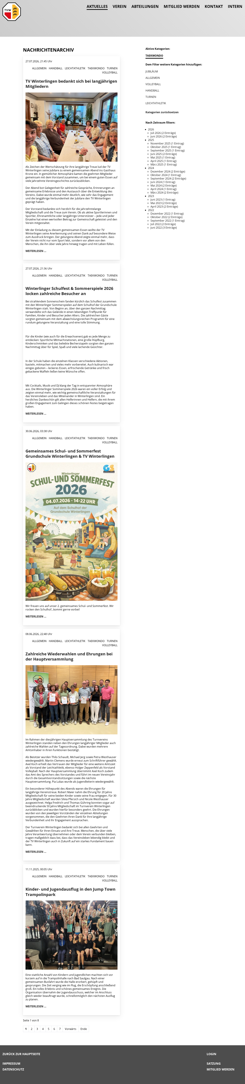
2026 (151, 129)
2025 (151, 140)
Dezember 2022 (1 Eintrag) (167, 213)
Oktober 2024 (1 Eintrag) (165, 175)
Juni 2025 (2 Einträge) (163, 154)
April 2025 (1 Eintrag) (163, 161)
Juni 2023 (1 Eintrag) (162, 199)
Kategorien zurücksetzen (162, 112)
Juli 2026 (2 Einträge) (163, 133)
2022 (151, 210)
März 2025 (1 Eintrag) (163, 164)
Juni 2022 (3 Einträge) (163, 227)
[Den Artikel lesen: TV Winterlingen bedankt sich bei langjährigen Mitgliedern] (72, 127)
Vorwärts (70, 1029)
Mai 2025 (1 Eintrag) (162, 157)
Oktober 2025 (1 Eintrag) (165, 147)
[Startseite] (11, 11)
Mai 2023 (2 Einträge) (163, 203)
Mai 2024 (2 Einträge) (163, 185)
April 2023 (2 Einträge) (164, 206)
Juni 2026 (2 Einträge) (163, 136)
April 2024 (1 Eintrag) (163, 189)
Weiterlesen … (36, 251)
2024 (151, 168)
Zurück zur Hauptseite (21, 1054)
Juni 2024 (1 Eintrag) (162, 182)
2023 (151, 196)
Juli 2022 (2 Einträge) (163, 224)
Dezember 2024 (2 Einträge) (167, 171)
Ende (83, 1029)
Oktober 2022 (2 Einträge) (166, 217)
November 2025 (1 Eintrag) (167, 143)
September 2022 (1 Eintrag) (167, 220)
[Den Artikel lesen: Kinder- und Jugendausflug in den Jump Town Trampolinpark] (72, 935)
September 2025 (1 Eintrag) (167, 150)
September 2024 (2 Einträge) (168, 178)
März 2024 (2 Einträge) (164, 192)
